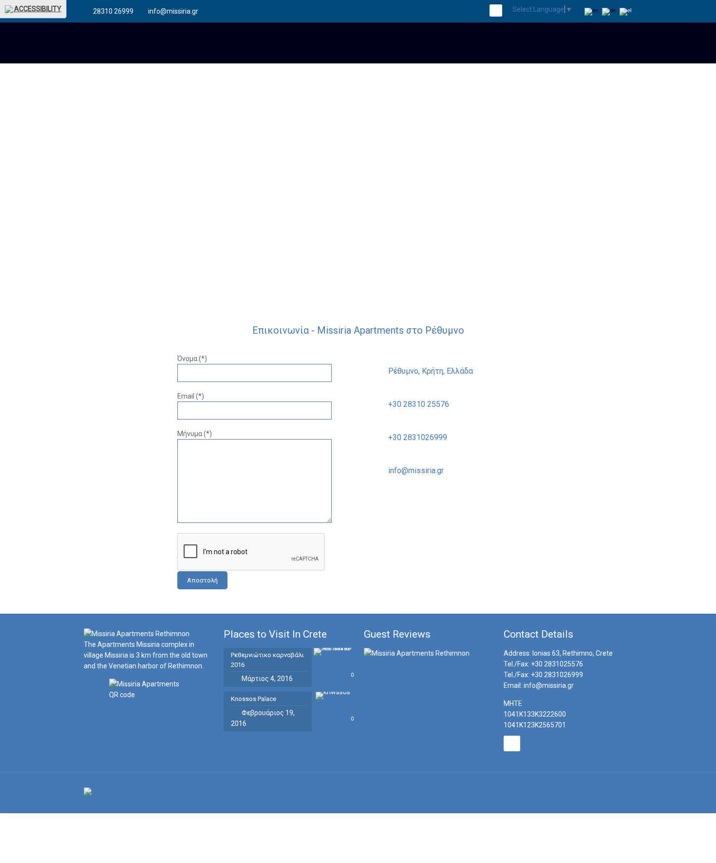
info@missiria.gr (173, 11)
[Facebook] (496, 11)
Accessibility (37, 9)
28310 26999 (113, 11)
